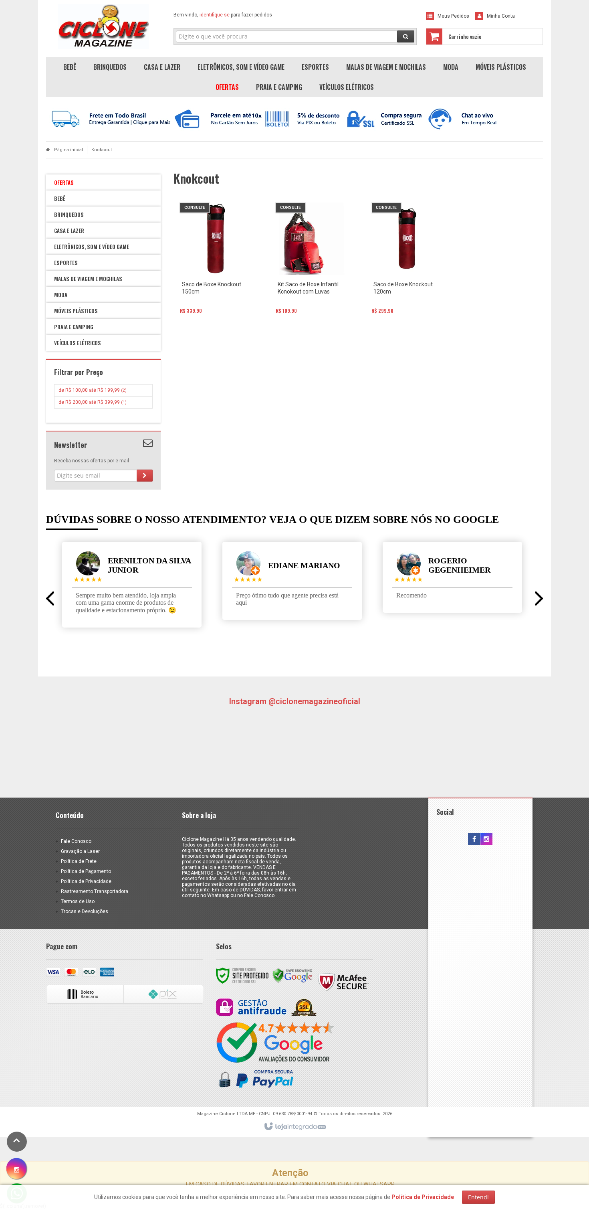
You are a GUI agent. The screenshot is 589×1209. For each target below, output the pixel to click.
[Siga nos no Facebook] (474, 839)
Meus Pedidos (453, 16)
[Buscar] (405, 36)
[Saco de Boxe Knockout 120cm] (407, 258)
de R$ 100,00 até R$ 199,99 (92, 390)
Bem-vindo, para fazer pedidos (222, 15)
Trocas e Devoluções (84, 911)
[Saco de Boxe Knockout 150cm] (216, 258)
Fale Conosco (76, 841)
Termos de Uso (78, 901)
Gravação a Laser (80, 851)
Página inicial (68, 149)
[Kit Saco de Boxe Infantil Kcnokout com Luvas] (312, 258)
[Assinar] (145, 476)
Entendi (478, 1197)
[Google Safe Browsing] (292, 975)
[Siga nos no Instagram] (486, 839)
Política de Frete (79, 861)
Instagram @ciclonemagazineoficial (294, 701)
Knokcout (101, 149)
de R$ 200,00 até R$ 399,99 (92, 402)
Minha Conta (501, 16)
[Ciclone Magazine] (103, 26)
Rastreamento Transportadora (94, 891)
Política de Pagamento (86, 871)
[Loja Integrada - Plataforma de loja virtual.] (294, 1126)
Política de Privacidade (86, 881)
